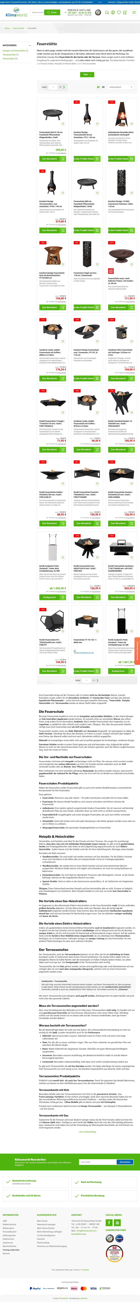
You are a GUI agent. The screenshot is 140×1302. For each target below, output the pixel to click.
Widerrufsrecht (9, 1224)
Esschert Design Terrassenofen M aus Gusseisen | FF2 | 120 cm (84, 134)
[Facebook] (109, 1222)
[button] (98, 87)
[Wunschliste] (119, 12)
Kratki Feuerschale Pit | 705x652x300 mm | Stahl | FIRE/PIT (50, 642)
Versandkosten (10, 1232)
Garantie (41, 1239)
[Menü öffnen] (134, 12)
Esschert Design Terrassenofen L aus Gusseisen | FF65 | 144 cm (50, 203)
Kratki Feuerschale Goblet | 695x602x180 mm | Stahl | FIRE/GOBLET (51, 494)
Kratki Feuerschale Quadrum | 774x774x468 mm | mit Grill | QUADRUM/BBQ (121, 568)
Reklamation (8, 1228)
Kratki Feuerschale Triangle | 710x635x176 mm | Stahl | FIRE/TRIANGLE (52, 423)
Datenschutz (8, 1239)
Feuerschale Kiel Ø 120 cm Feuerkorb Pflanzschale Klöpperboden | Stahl (50, 134)
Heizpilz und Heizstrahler (15, 50)
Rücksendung (43, 1242)
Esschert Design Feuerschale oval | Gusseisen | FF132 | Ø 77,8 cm (86, 352)
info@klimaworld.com (86, 1231)
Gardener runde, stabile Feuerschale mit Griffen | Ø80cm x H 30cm (50, 352)
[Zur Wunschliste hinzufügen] (62, 123)
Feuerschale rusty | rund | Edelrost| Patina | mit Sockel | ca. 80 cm (121, 280)
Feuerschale (10, 58)
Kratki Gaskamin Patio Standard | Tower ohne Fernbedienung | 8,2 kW (49, 568)
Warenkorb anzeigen (46, 1224)
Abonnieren (125, 1162)
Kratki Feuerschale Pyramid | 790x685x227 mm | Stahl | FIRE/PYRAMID (86, 494)
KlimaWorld (63, 1298)
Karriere (6, 1253)
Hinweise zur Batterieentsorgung (52, 1246)
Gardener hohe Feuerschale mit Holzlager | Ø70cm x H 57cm (120, 352)
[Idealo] (119, 1238)
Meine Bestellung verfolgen (49, 1232)
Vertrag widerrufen (11, 1250)
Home (7, 28)
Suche (54, 12)
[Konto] (113, 12)
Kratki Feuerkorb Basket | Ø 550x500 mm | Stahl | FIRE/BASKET (120, 423)
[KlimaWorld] (121, 1252)
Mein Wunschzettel (45, 1228)
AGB (5, 1221)
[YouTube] (117, 1222)
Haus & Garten (18, 28)
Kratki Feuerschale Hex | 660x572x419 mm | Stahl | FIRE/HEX (85, 568)
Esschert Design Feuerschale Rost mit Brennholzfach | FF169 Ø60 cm (52, 275)
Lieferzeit (85, 1270)
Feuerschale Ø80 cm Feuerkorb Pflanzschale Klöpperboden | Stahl (84, 203)
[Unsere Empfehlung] (87, 651)
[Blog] (107, 12)
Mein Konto (42, 1221)
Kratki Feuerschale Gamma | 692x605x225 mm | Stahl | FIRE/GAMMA (120, 494)
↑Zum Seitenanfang (87, 1132)
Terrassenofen (11, 54)
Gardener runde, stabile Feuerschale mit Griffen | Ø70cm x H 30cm (84, 423)
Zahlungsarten (9, 1235)
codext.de (83, 1298)
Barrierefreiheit (9, 1246)
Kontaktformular (78, 1234)
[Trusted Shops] (98, 12)
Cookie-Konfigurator (46, 1235)
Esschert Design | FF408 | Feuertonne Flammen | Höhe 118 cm (120, 203)
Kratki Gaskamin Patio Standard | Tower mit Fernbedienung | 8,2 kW (118, 642)
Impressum (8, 1242)
